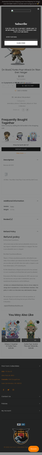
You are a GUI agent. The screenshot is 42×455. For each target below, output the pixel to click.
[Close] (38, 9)
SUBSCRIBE (21, 43)
